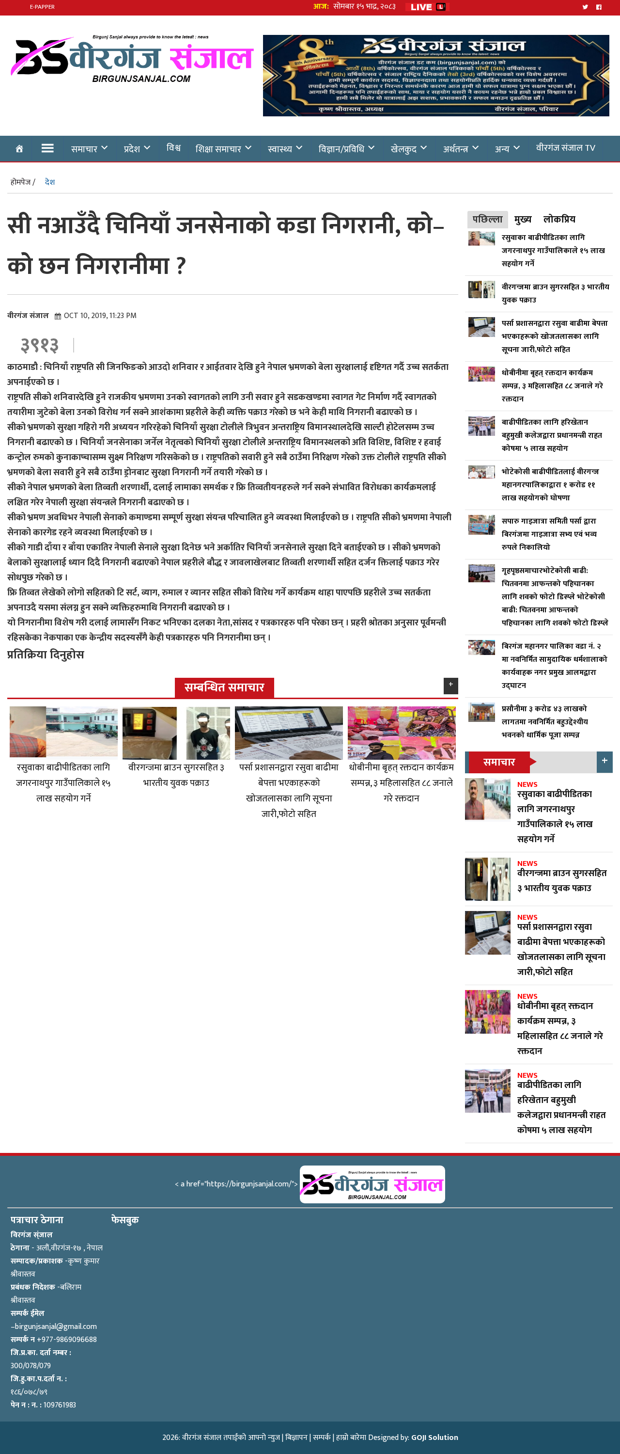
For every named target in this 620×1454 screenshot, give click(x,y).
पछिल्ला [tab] (488, 219)
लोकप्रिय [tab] (559, 219)
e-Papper (42, 6)
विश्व (174, 148)
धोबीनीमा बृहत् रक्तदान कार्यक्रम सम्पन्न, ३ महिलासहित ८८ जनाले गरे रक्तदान (401, 783)
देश (50, 182)
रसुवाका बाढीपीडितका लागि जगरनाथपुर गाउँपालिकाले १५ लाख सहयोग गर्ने (63, 783)
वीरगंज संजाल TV (565, 148)
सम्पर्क (322, 1437)
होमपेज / (23, 182)
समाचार (84, 149)
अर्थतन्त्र (455, 149)
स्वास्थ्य (280, 149)
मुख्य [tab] (523, 219)
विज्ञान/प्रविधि (341, 149)
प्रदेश (132, 149)
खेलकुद (404, 149)
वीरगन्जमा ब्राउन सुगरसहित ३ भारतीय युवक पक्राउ (176, 775)
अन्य (502, 149)
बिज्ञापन (296, 1437)
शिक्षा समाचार (218, 149)
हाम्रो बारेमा (351, 1437)
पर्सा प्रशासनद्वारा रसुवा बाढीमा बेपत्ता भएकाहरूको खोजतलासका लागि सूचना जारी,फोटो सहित (289, 791)
